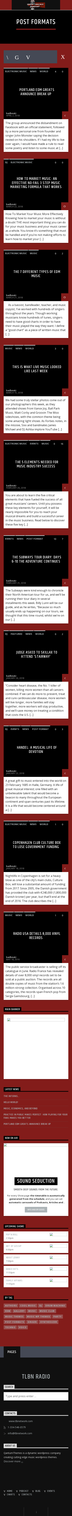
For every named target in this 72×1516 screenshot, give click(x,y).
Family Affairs (14, 1280)
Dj (40, 1305)
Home (10, 1491)
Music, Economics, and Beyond (21, 1108)
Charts (11, 1495)
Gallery (19, 1311)
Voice (22, 1327)
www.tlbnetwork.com (21, 1421)
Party (57, 1316)
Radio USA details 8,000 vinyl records (36, 936)
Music (33, 253)
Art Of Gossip (13, 1246)
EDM (7, 1311)
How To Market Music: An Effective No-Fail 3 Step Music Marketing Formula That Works (36, 183)
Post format (35, 538)
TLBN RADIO (36, 1376)
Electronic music (16, 71)
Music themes (14, 1316)
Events (34, 443)
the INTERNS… (12, 1096)
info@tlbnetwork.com (20, 1433)
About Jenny (13, 1257)
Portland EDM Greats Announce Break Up (36, 92)
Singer (32, 1321)
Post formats (14, 1321)
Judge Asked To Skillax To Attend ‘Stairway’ (36, 654)
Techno (10, 1327)
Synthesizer (48, 1321)
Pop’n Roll (12, 1234)
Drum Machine (55, 1305)
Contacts (27, 1495)
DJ (6, 162)
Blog (38, 1491)
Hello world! (11, 1102)
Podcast (24, 1491)
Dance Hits (12, 1269)
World (44, 71)
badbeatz (11, 113)
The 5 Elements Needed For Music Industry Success (36, 464)
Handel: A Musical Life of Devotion (37, 750)
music (32, 1311)
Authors (11, 1305)
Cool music (28, 1305)
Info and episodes (36, 1209)
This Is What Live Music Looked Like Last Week (36, 369)
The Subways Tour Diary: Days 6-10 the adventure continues (36, 559)
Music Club (47, 1311)
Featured (16, 633)
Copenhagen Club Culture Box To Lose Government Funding (37, 845)
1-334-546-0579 (17, 1427)
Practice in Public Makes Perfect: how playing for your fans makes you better (36, 1116)
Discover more (12, 1461)
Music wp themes (38, 1316)
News (33, 71)
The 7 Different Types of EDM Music (36, 274)
